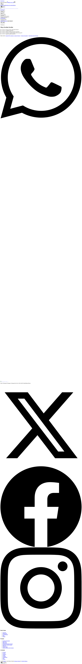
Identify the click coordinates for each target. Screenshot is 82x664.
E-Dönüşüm (3, 19)
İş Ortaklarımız (5, 634)
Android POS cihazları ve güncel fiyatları (12, 35)
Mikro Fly (4, 645)
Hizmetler (2, 15)
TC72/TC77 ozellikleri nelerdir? (7, 30)
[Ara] (1, 22)
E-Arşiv (4, 653)
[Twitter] (41, 465)
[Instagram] (41, 628)
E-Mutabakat (5, 657)
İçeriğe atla (2, 0)
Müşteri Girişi (2, 5)
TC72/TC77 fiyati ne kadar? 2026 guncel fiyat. (9, 29)
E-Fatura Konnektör (24, 35)
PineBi (4, 661)
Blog (6, 5)
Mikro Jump (5, 642)
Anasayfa (4, 632)
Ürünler (2, 11)
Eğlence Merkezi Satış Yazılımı (8, 647)
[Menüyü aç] (4, 22)
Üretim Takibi (5, 646)
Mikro (2, 13)
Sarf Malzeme (2, 18)
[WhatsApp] (41, 118)
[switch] (0, 209)
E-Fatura (4, 652)
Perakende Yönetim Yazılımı (8, 643)
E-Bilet (4, 655)
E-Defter (4, 656)
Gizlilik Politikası (24, 661)
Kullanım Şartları (17, 661)
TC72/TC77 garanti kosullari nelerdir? (8, 33)
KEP (3, 658)
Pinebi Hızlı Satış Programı (33, 35)
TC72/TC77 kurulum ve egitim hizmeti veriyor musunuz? (11, 32)
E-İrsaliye (4, 654)
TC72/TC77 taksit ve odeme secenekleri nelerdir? (10, 31)
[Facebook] (41, 546)
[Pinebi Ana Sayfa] (9, 8)
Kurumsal (2, 9)
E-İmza (4, 659)
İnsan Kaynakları (10, 5)
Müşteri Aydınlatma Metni (29, 207)
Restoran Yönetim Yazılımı (7, 644)
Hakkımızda (5, 633)
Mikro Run (5, 641)
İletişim (14, 5)
